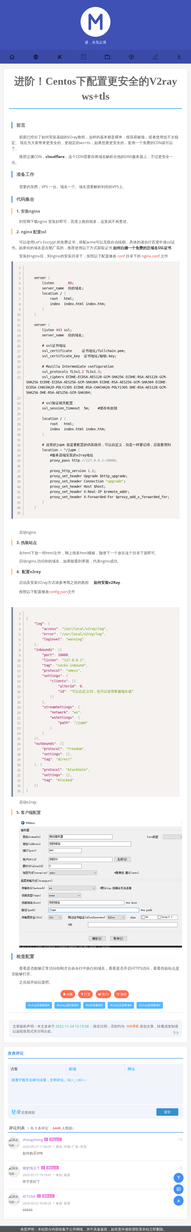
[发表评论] (179, 1189)
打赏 (87, 994)
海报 (123, 994)
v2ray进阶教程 (68, 1005)
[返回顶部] (179, 1178)
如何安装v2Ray (107, 582)
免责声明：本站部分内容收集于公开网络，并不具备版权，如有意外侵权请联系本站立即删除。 (93, 1229)
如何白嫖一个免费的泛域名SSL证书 (142, 247)
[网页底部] (179, 1201)
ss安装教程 (94, 1005)
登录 (16, 1112)
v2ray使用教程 (150, 1005)
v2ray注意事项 (121, 1005)
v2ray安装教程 (39, 1005)
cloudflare (55, 156)
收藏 (70, 994)
